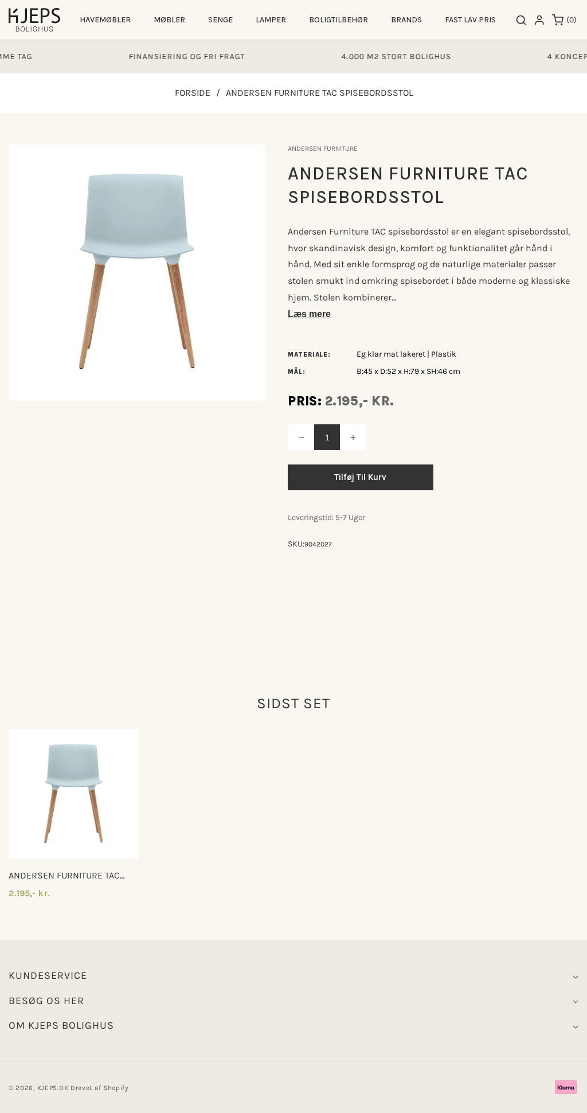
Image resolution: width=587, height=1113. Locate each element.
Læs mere (309, 314)
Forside (192, 92)
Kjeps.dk (53, 1088)
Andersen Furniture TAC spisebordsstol (64, 876)
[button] (105, 20)
